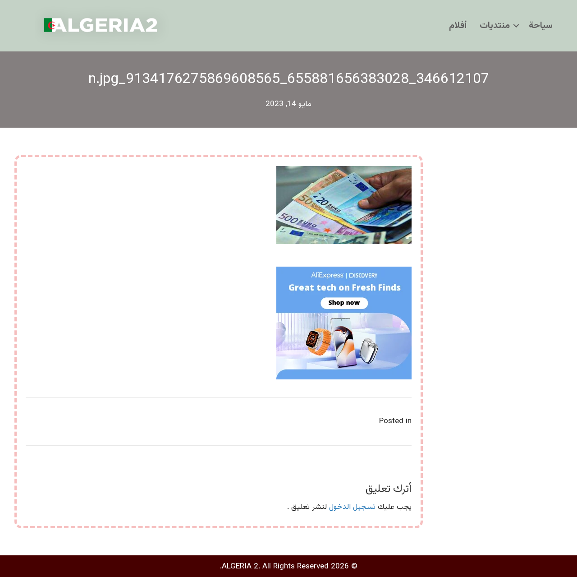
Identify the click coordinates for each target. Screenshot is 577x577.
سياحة (541, 25)
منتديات (495, 25)
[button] (516, 26)
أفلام (458, 25)
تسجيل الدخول (352, 507)
